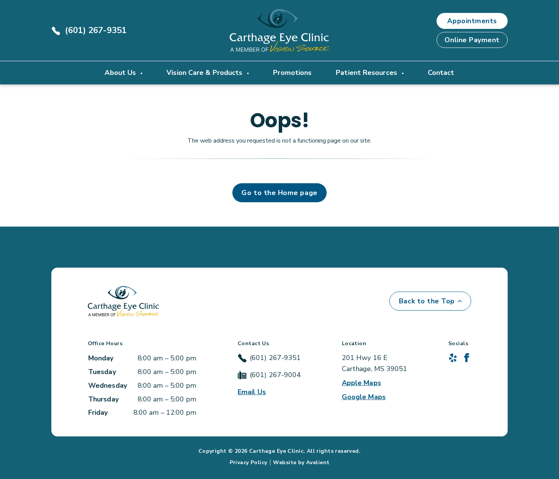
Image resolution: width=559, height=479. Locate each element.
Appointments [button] (472, 20)
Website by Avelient (301, 462)
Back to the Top (427, 301)
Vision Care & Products (205, 72)
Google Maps (364, 396)
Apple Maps (361, 382)
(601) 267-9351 (96, 30)
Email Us (252, 392)
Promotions (292, 72)
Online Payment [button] (472, 39)
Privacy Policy (248, 462)
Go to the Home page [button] (279, 192)
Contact (441, 72)
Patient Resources (367, 72)
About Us (121, 72)
